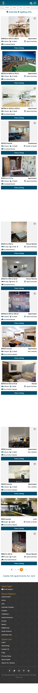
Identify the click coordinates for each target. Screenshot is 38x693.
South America (7, 631)
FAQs (3, 653)
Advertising (5, 646)
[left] (12, 569)
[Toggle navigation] (34, 3)
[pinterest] (24, 670)
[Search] (31, 3)
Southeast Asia (7, 635)
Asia (3, 604)
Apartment (32, 39)
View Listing (19, 48)
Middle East (5, 628)
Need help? (7, 586)
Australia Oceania (8, 607)
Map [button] (14, 7)
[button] (28, 7)
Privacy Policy (6, 656)
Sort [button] (21, 7)
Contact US (5, 649)
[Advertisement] (19, 206)
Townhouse (32, 143)
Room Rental (31, 244)
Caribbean (5, 614)
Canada (4, 611)
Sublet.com (7, 639)
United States (6, 597)
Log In (4, 642)
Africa (4, 600)
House (34, 384)
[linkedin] (28, 670)
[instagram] (19, 670)
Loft (35, 519)
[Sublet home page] (3, 3)
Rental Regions (9, 594)
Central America (7, 617)
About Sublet (6, 659)
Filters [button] (7, 7)
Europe (4, 621)
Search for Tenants (8, 663)
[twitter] (14, 670)
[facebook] (9, 670)
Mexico (4, 624)
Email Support (8, 589)
